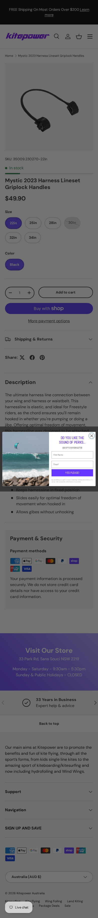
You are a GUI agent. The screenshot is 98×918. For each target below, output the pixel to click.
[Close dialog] (92, 436)
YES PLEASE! (72, 473)
